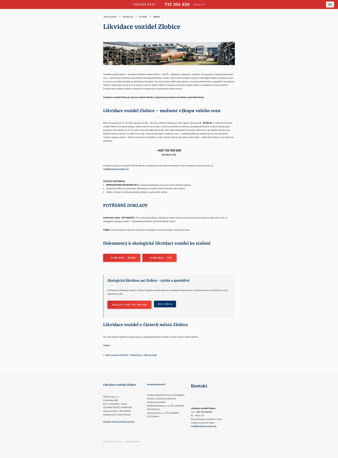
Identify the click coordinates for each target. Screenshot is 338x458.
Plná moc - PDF (161, 257)
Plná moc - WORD (123, 257)
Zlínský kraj (128, 16)
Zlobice (106, 345)
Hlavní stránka (110, 16)
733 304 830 (177, 4)
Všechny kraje (150, 355)
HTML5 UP (135, 441)
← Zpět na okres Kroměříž (115, 355)
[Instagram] (201, 399)
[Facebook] (193, 399)
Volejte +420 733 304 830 (129, 304)
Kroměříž (143, 16)
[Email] (217, 399)
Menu (330, 4)
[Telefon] (209, 399)
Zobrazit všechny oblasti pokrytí (118, 421)
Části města (165, 304)
